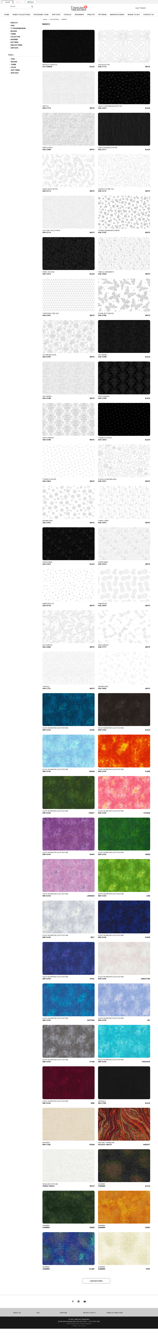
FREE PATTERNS (16, 45)
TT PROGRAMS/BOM (18, 28)
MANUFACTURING (117, 15)
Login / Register (140, 8)
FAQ (38, 1313)
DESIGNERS (79, 15)
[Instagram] (78, 1301)
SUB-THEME (15, 70)
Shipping (63, 1313)
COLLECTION (15, 37)
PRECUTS (91, 15)
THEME (13, 34)
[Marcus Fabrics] (30, 2)
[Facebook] (72, 1301)
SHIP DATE (56, 15)
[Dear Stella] (19, 2)
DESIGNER (14, 39)
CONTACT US (148, 15)
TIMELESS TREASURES (81, 1319)
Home (45, 19)
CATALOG (67, 15)
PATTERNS (102, 15)
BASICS (64, 19)
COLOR (13, 67)
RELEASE (14, 31)
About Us (17, 1313)
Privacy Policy (89, 1313)
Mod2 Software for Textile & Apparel (79, 1323)
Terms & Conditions (114, 1313)
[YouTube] (85, 1301)
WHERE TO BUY (134, 15)
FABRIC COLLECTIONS (21, 15)
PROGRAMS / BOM (41, 15)
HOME (6, 15)
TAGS (13, 25)
